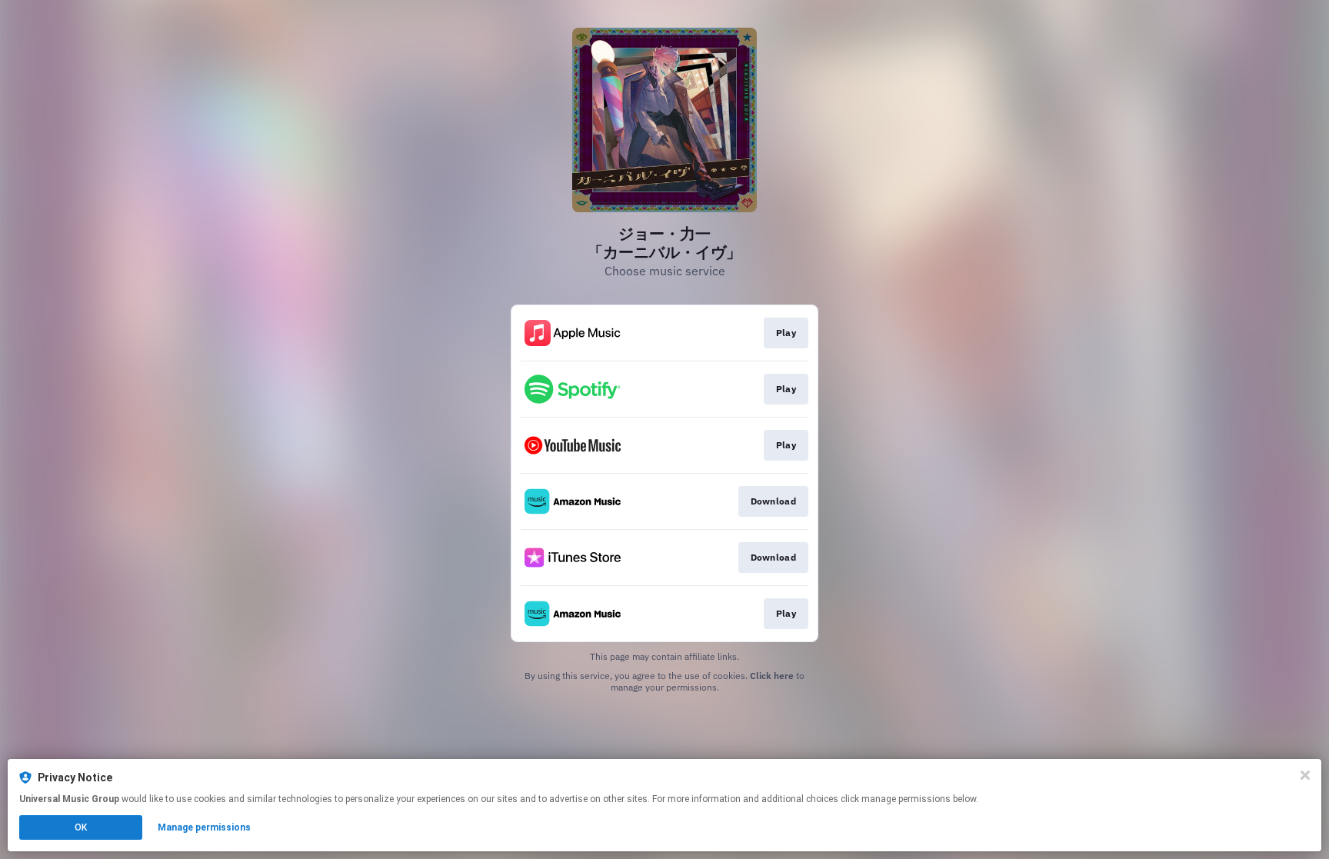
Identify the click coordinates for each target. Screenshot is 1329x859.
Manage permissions (204, 827)
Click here (772, 675)
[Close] (1305, 775)
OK (81, 827)
